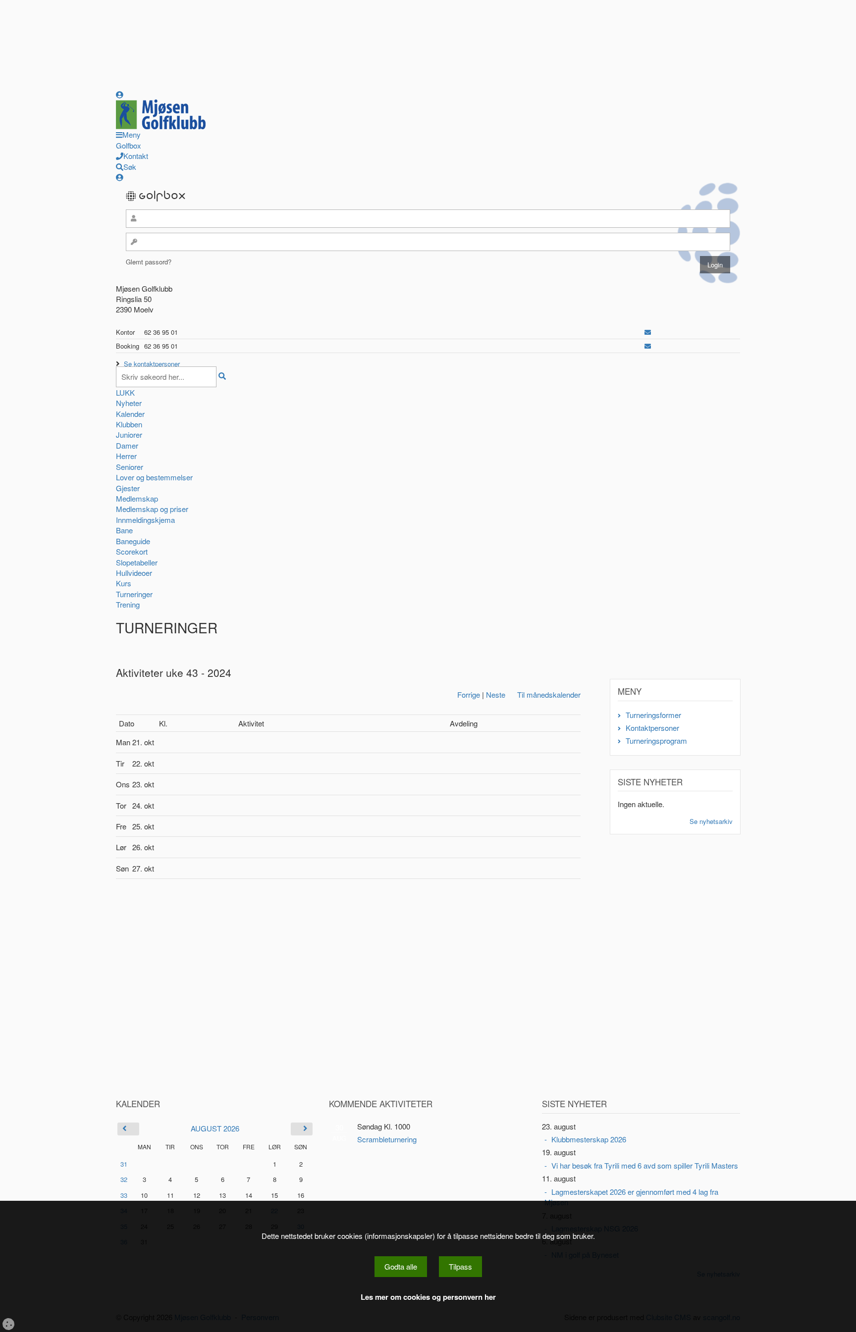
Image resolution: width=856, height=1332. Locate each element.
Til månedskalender (549, 694)
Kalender (130, 414)
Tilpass (460, 1266)
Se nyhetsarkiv (711, 821)
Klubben (129, 424)
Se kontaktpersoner (152, 363)
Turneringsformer (653, 715)
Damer (127, 445)
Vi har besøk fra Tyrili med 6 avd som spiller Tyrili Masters (644, 1165)
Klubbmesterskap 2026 (588, 1139)
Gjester (128, 488)
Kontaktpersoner (652, 727)
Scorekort (132, 551)
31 (123, 1164)
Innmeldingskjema (145, 519)
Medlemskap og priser (152, 509)
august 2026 (215, 1128)
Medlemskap (137, 498)
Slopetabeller (137, 562)
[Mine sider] (119, 94)
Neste (495, 694)
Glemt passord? (148, 261)
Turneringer (134, 594)
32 (123, 1179)
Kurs (123, 583)
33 (123, 1195)
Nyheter (129, 403)
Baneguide (133, 541)
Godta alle (400, 1266)
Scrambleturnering (387, 1139)
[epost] (647, 332)
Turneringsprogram (656, 740)
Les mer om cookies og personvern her (428, 1297)
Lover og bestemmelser (154, 477)
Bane (124, 530)
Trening (128, 604)
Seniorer (129, 466)
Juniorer (129, 434)
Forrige (468, 694)
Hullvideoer (134, 572)
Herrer (126, 456)
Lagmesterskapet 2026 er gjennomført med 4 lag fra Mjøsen (631, 1196)
